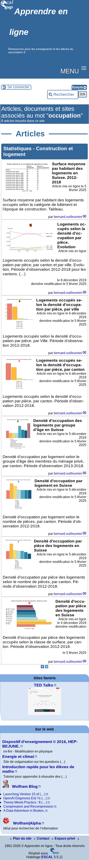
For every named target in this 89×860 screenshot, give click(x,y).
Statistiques (18, 148)
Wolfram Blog (24, 786)
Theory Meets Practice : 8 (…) (25, 802)
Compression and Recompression (28, 806)
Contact (43, 838)
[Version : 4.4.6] (55, 853)
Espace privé (65, 838)
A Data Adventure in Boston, (23, 810)
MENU (69, 70)
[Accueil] (7, 9)
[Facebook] (42, 667)
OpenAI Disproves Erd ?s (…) (25, 798)
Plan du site (22, 838)
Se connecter (18, 87)
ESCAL (47, 857)
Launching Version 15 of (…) (24, 794)
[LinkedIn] (46, 667)
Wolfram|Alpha (26, 823)
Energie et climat (18, 756)
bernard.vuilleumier (68, 217)
